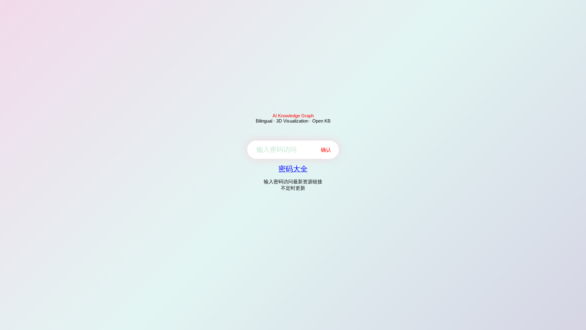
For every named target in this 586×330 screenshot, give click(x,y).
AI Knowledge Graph (293, 115)
